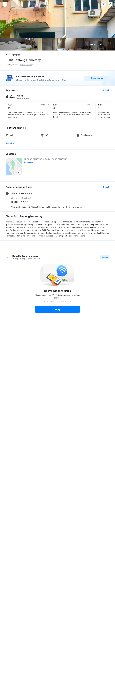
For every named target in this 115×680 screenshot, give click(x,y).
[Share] (110, 4)
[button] (14, 166)
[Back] (5, 4)
